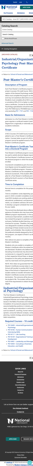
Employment (20, 387)
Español (15, 2)
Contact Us (20, 390)
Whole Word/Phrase (11, 38)
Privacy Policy (20, 455)
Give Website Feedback (20, 408)
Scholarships (20, 379)
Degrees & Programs (20, 374)
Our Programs (8, 13)
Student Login (20, 382)
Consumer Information (21, 457)
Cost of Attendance (20, 385)
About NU (20, 371)
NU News (20, 392)
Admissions (21, 13)
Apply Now (12, 439)
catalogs (9, 462)
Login (20, 2)
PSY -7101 (19, 111)
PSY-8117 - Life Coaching (16, 334)
